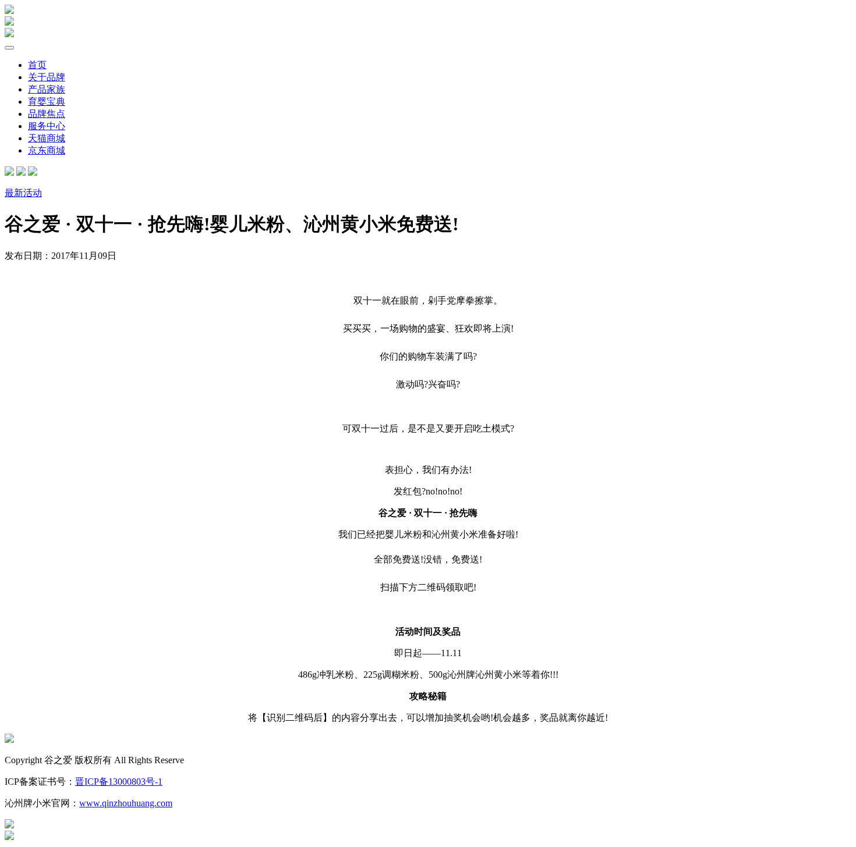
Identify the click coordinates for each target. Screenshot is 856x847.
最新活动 (23, 193)
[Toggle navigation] (9, 47)
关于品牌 (46, 77)
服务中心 (46, 126)
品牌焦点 (46, 114)
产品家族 (46, 89)
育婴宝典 (46, 101)
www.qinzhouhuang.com (125, 803)
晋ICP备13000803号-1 (118, 782)
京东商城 (46, 150)
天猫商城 (46, 138)
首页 (37, 65)
